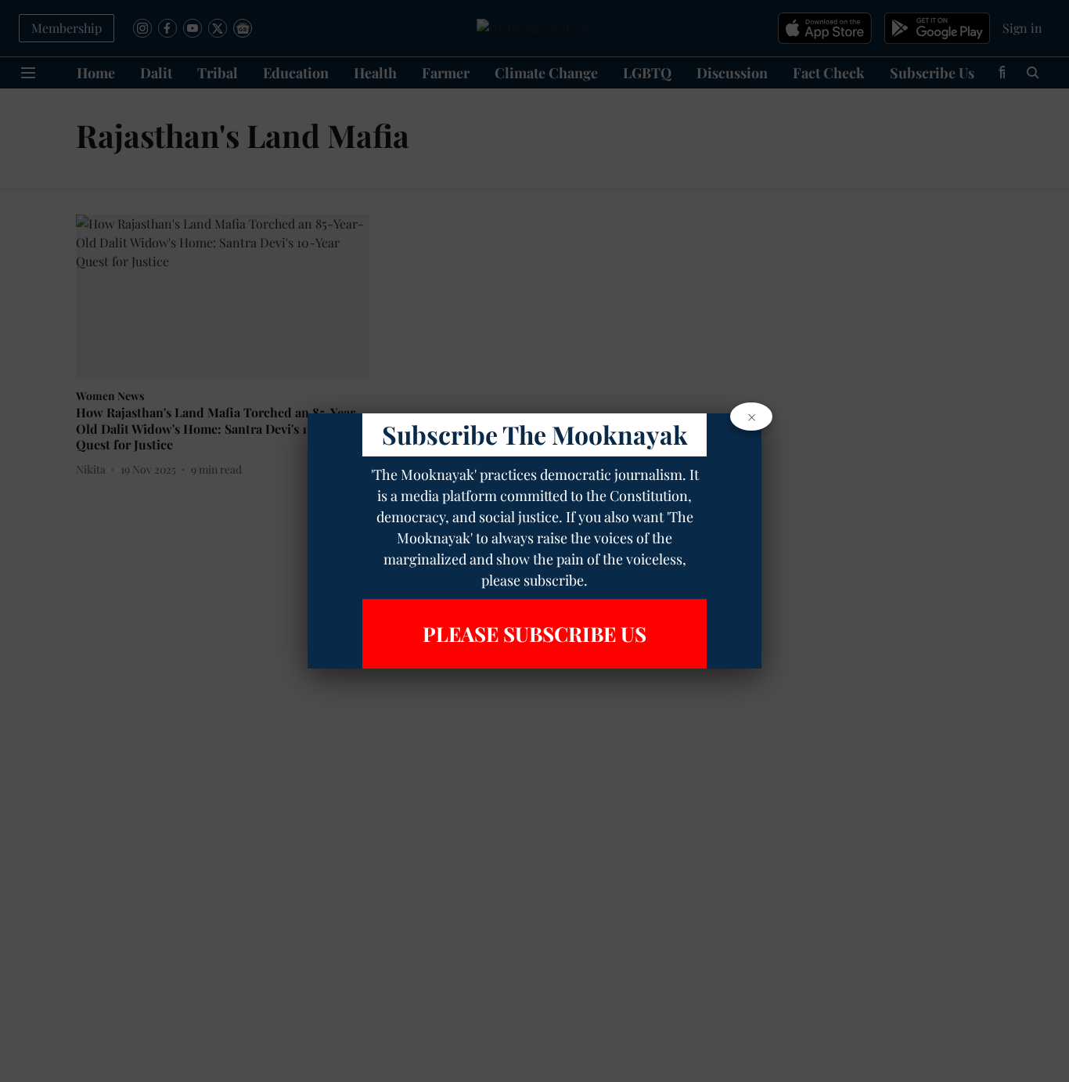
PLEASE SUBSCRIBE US (534, 633)
